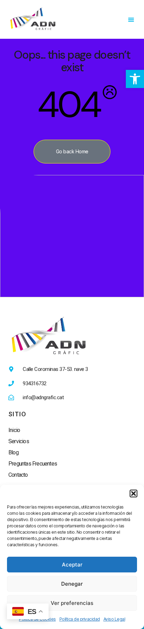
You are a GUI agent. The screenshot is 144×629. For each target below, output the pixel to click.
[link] (135, 79)
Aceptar (72, 564)
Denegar (72, 583)
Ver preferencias (72, 603)
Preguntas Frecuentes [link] (32, 463)
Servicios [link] (18, 441)
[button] (133, 493)
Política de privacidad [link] (79, 619)
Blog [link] (13, 452)
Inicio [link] (14, 430)
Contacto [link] (18, 474)
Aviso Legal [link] (114, 619)
